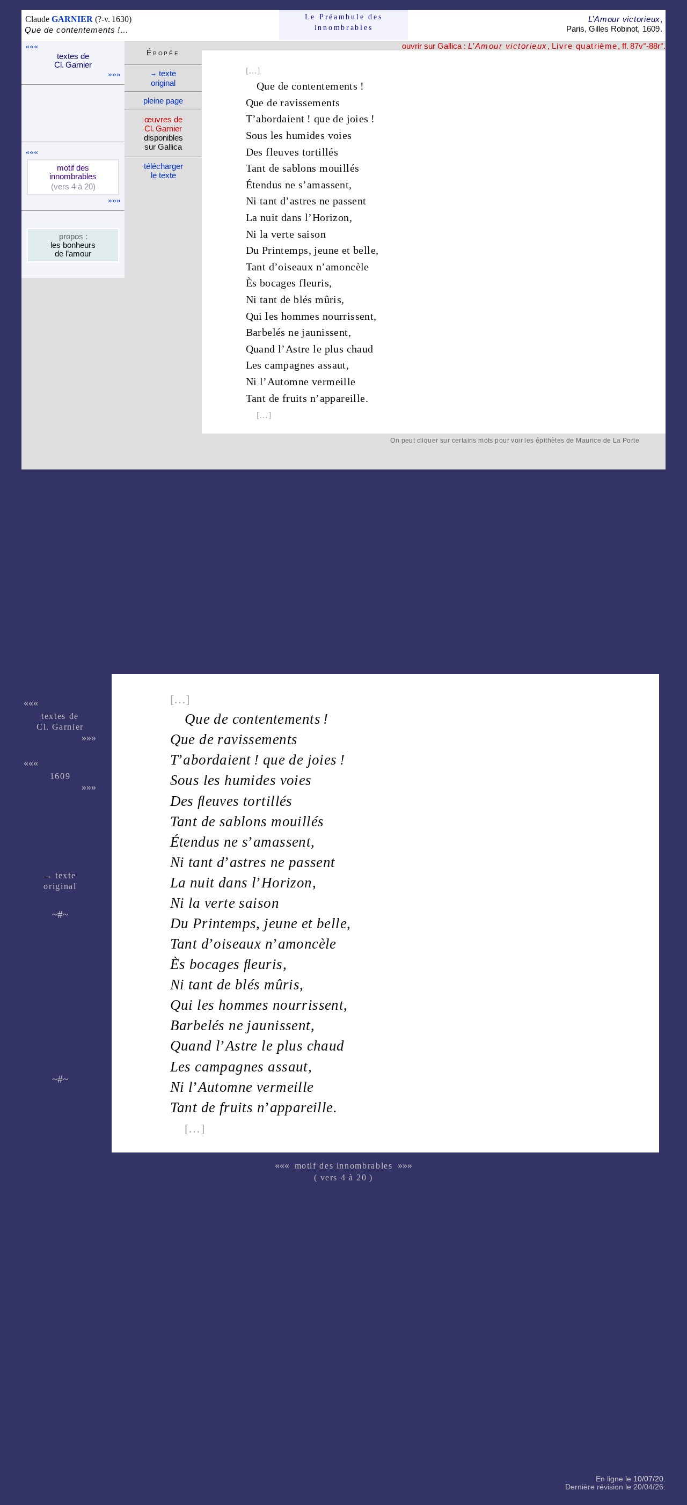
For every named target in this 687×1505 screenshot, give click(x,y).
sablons (299, 168)
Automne (288, 381)
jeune (326, 250)
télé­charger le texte (163, 170)
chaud (360, 349)
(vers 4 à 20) (73, 186)
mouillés (339, 168)
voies (340, 135)
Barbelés (266, 332)
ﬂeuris (263, 964)
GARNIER (72, 19)
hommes (300, 316)
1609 (651, 28)
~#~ (60, 914)
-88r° (654, 45)
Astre (298, 349)
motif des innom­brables (73, 172)
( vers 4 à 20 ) (343, 1177)
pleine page (163, 100)
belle (364, 250)
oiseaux (295, 267)
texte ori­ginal (163, 78)
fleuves (282, 152)
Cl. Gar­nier (60, 727)
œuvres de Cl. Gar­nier (163, 124)
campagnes (290, 365)
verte (282, 234)
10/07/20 (648, 1479)
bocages (278, 283)
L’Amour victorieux (624, 19)
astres (303, 201)
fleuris (314, 283)
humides (305, 135)
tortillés (320, 152)
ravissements (310, 102)
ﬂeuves (218, 801)
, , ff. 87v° (557, 45)
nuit (269, 217)
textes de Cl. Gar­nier (73, 60)
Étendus (264, 184)
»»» (114, 74)
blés (303, 299)
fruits (294, 398)
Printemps (285, 250)
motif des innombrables (344, 1166)
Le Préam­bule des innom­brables (344, 22)
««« (31, 46)
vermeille (334, 381)
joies (358, 118)
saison (311, 234)
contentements (324, 86)
